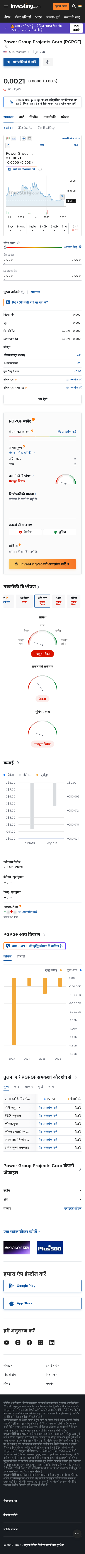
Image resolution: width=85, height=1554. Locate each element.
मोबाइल (8, 1365)
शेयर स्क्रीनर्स (23, 17)
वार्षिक (7, 956)
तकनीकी (50, 117)
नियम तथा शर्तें (10, 1501)
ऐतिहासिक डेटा (25, 128)
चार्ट (21, 117)
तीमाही (21, 956)
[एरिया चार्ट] (14, 138)
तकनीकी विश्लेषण (19, 586)
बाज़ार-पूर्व (53, 17)
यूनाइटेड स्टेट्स (73, 1208)
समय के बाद (72, 17)
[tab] (24, 601)
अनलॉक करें (50, 1107)
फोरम (65, 117)
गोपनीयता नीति (10, 1515)
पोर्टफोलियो (10, 1374)
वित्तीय (33, 117)
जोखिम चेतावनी (10, 1529)
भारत (38, 17)
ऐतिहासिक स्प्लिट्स (46, 128)
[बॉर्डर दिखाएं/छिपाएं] (29, 138)
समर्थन (50, 1383)
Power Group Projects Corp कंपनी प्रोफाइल (38, 1169)
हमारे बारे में (53, 1365)
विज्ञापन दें (52, 1374)
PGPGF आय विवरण (21, 934)
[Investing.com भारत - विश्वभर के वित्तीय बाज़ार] (25, 6)
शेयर (7, 17)
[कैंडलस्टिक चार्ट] (7, 138)
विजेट (6, 1383)
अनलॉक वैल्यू (70, 247)
